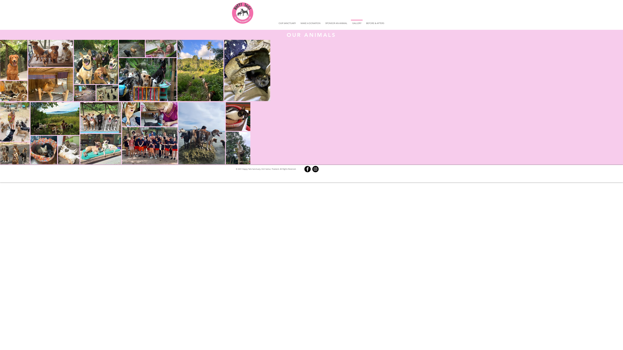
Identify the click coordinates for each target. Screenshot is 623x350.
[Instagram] (315, 169)
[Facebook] (307, 169)
